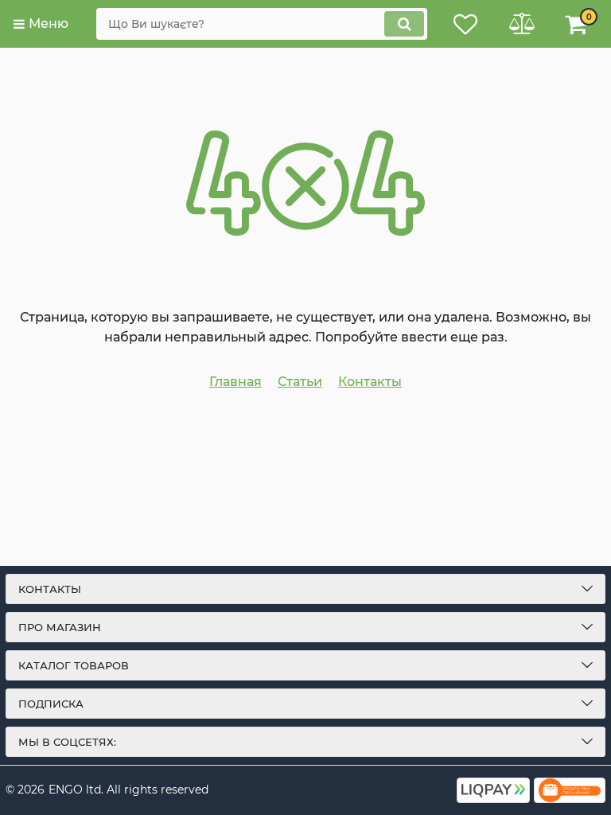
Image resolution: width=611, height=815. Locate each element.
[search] (404, 24)
